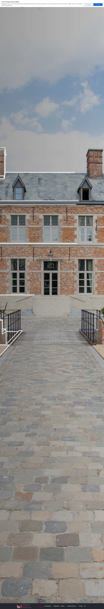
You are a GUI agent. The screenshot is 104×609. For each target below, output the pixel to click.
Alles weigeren (88, 4)
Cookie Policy (9, 5)
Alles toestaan (98, 4)
